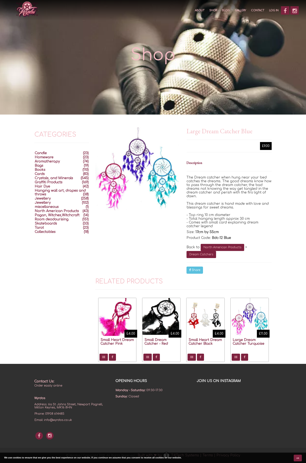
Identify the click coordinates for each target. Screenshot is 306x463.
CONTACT (257, 10)
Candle (41, 153)
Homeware (44, 157)
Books (40, 170)
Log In (274, 10)
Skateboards (46, 223)
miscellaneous (47, 207)
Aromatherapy (47, 161)
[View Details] (104, 357)
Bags (39, 165)
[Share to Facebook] (112, 357)
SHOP (213, 10)
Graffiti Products (48, 182)
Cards (40, 174)
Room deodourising (51, 219)
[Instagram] (294, 10)
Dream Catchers (201, 254)
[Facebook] (285, 10)
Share (195, 270)
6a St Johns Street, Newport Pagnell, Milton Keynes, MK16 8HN (68, 406)
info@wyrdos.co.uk (58, 420)
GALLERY (240, 10)
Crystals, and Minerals (54, 178)
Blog (226, 10)
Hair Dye (42, 186)
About (199, 10)
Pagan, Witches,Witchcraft (57, 215)
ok (297, 458)
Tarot (39, 228)
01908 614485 (54, 413)
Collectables (45, 232)
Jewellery (43, 198)
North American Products (222, 247)
